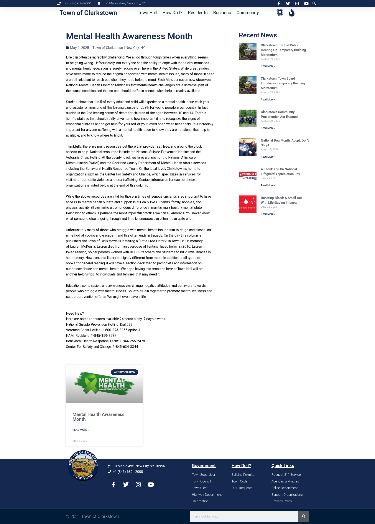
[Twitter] (126, 484)
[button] (314, 3)
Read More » (268, 66)
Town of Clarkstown (88, 13)
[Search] (303, 516)
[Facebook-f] (113, 484)
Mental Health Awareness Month (98, 417)
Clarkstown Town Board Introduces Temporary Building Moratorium (283, 83)
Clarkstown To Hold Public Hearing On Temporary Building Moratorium (283, 50)
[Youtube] (150, 484)
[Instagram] (138, 484)
